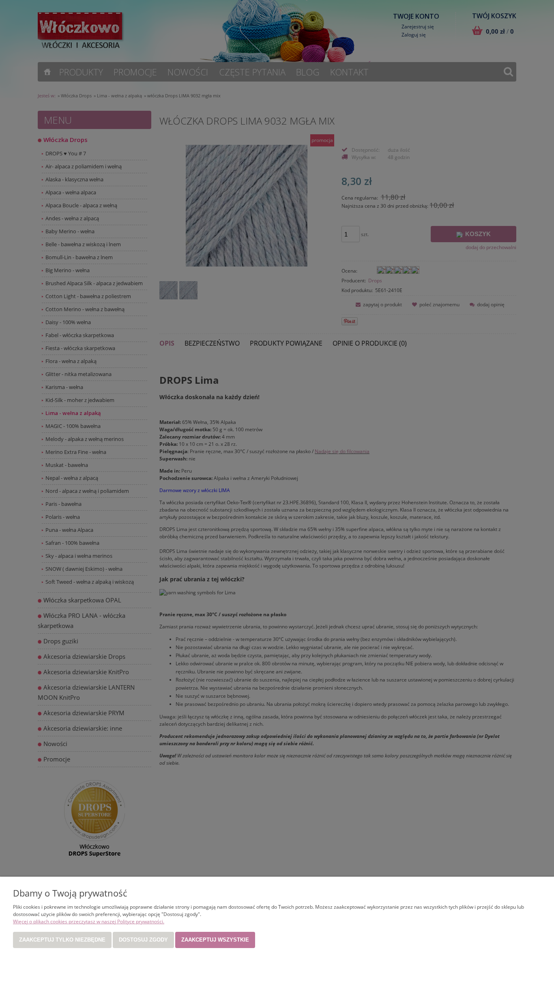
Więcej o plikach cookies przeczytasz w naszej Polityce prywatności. (88, 921)
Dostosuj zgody (143, 940)
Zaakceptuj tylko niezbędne (62, 940)
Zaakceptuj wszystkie (215, 940)
